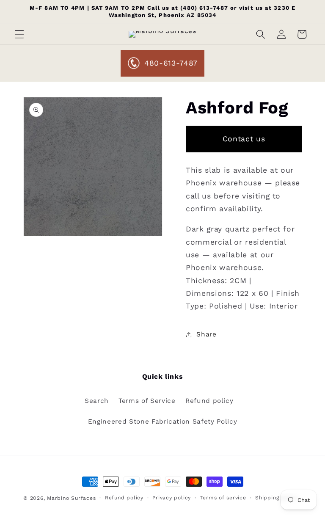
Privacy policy (171, 498)
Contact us (244, 139)
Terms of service (223, 498)
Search (97, 401)
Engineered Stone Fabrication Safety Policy (162, 421)
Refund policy (209, 401)
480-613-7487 (171, 63)
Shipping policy (276, 498)
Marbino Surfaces (71, 498)
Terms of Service (147, 401)
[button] (19, 34)
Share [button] (206, 334)
